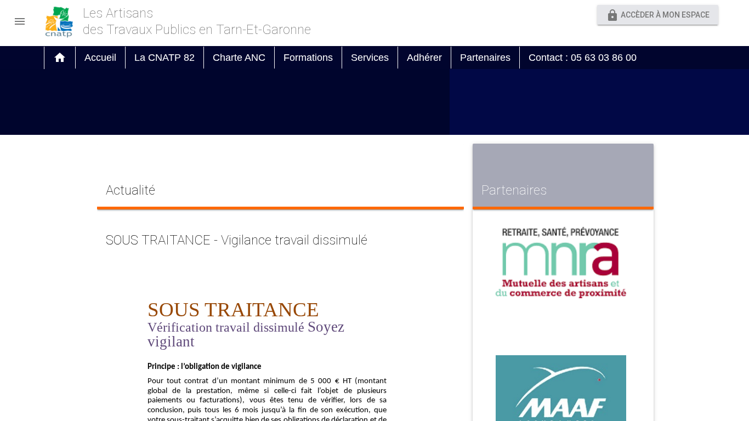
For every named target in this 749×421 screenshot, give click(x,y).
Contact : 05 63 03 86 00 (583, 57)
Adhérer (424, 57)
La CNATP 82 (164, 57)
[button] (20, 18)
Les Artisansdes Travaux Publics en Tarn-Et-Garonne (197, 21)
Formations (308, 57)
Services (370, 57)
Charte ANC (239, 57)
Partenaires (485, 57)
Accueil (100, 57)
